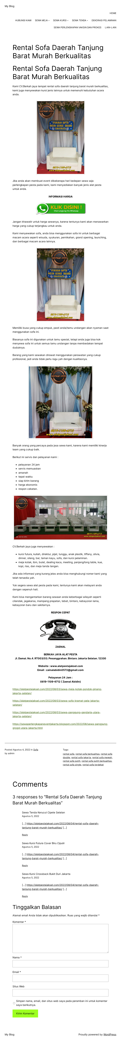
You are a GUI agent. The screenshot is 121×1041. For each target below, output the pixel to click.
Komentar (19, 921)
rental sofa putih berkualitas (97, 761)
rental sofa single (72, 764)
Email (17, 972)
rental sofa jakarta (81, 757)
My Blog (9, 6)
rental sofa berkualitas (88, 754)
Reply (25, 834)
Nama (17, 957)
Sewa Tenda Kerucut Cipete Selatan (43, 812)
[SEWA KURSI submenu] (67, 20)
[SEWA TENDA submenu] (87, 20)
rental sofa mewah (102, 757)
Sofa (35, 749)
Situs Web (18, 986)
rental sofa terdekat (93, 764)
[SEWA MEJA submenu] (49, 20)
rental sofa (68, 754)
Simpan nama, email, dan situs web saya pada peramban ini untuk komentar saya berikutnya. (61, 1002)
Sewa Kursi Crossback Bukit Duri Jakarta (46, 873)
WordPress (109, 1034)
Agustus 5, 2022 (30, 816)
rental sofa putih (71, 761)
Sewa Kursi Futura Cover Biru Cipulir (43, 843)
